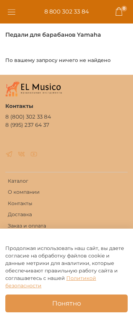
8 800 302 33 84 (66, 11)
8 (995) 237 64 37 (27, 124)
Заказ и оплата (27, 226)
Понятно (66, 303)
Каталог (18, 181)
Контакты (20, 203)
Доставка (20, 214)
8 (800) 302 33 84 (28, 116)
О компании (24, 192)
